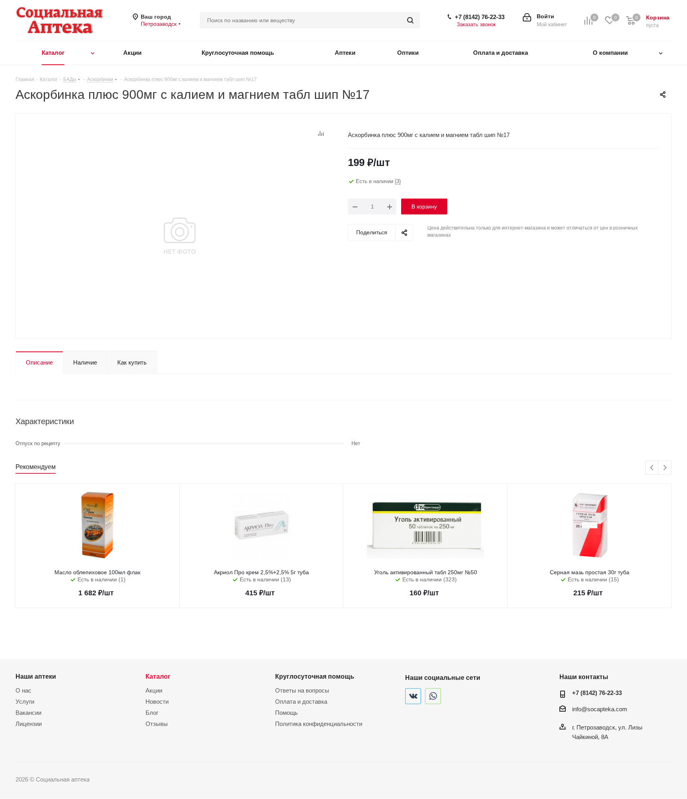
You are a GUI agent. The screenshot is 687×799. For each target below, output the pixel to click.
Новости (157, 701)
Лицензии (29, 723)
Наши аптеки (36, 676)
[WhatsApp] (433, 696)
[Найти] (410, 20)
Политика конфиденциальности (318, 723)
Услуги (25, 701)
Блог (152, 712)
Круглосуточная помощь (314, 676)
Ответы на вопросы (302, 690)
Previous (652, 468)
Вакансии (28, 712)
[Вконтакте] (413, 696)
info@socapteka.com (599, 709)
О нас (23, 690)
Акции (154, 690)
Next (664, 468)
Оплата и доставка (301, 701)
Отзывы (157, 723)
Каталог (158, 676)
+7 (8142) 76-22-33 (480, 17)
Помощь (286, 712)
